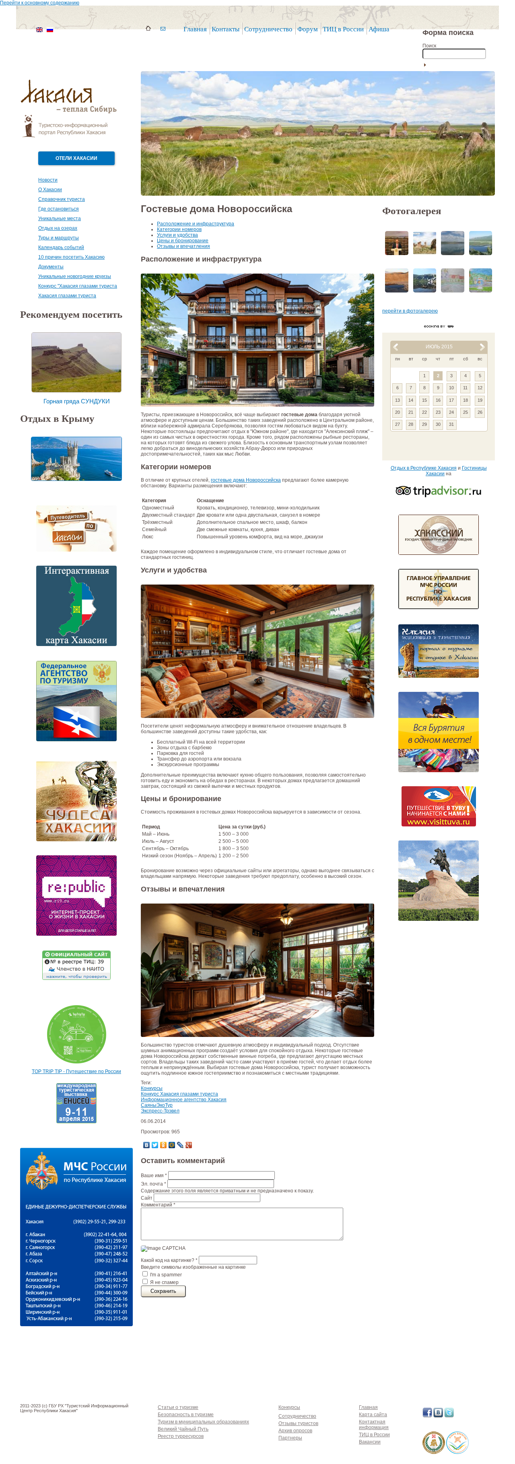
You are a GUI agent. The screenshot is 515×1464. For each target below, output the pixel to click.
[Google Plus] (189, 1145)
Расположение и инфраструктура (195, 224)
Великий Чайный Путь (183, 1429)
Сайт (147, 1198)
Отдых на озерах (57, 228)
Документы (51, 267)
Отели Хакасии (76, 158)
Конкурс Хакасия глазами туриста (179, 1094)
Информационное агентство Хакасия (184, 1099)
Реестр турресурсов (181, 1436)
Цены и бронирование (182, 240)
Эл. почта (153, 1184)
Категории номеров (179, 229)
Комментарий (158, 1205)
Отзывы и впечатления (183, 246)
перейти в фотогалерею (410, 311)
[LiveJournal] (180, 1145)
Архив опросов (295, 1430)
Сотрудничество (297, 1416)
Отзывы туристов (298, 1423)
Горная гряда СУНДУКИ (76, 401)
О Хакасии (50, 189)
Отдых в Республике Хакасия (424, 468)
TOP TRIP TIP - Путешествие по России (76, 1071)
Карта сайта (373, 1414)
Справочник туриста (61, 199)
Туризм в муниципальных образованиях (203, 1422)
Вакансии (370, 1442)
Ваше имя (154, 1175)
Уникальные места (59, 218)
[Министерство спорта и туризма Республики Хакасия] (433, 1456)
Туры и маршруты (58, 238)
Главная (195, 29)
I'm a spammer (166, 1275)
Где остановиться (58, 209)
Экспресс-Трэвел (160, 1111)
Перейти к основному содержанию (39, 3)
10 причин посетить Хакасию (71, 257)
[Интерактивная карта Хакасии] (76, 648)
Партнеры (290, 1438)
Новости (48, 180)
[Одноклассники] (163, 1145)
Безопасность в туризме (186, 1414)
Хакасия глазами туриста (67, 296)
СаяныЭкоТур (157, 1105)
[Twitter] (155, 1145)
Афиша (379, 29)
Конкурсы (152, 1088)
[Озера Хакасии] (457, 1456)
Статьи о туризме (178, 1407)
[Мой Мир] (172, 1145)
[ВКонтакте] (146, 1145)
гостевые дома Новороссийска (246, 480)
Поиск (429, 46)
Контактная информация (374, 1424)
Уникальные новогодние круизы (74, 276)
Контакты (225, 29)
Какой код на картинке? (169, 1260)
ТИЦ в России (343, 29)
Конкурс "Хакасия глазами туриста (77, 286)
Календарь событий (61, 247)
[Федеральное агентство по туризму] (76, 743)
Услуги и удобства (177, 235)
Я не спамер (164, 1282)
